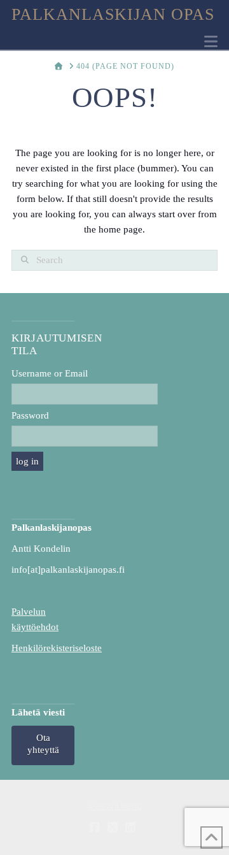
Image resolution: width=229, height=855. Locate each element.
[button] (211, 42)
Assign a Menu (115, 806)
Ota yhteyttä (43, 744)
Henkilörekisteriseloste (56, 648)
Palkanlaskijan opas (112, 14)
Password (30, 415)
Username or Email (49, 373)
